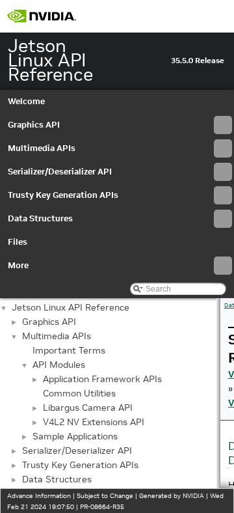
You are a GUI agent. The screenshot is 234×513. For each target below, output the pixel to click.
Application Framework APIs (102, 379)
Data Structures (40, 218)
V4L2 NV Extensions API (93, 422)
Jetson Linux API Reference (70, 307)
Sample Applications (75, 436)
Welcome (26, 101)
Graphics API (34, 124)
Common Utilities (79, 393)
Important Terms (68, 350)
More (18, 265)
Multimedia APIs (41, 148)
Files (17, 241)
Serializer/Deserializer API (60, 171)
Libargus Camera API (88, 407)
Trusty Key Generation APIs (63, 195)
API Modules (58, 364)
